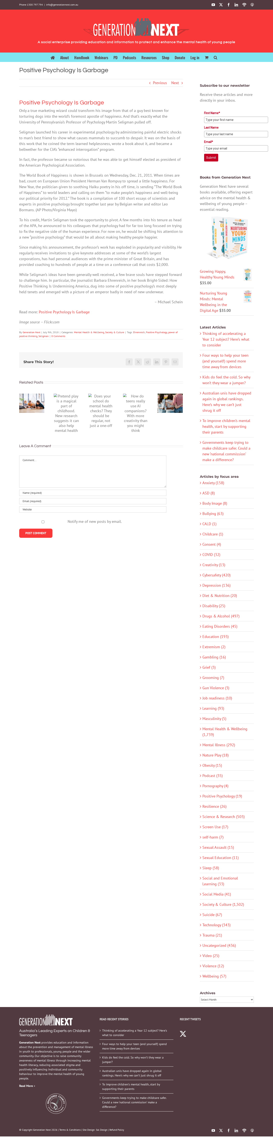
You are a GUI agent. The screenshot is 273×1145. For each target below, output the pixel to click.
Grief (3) (209, 667)
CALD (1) (209, 523)
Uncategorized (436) (219, 945)
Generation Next (31, 332)
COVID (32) (211, 554)
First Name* (212, 113)
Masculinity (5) (214, 718)
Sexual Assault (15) (218, 847)
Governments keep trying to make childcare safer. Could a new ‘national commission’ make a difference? (134, 1102)
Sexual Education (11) (220, 857)
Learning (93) (213, 708)
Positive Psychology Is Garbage (64, 311)
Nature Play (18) (215, 755)
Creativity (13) (213, 564)
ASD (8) (208, 493)
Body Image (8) (214, 503)
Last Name (211, 127)
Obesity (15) (212, 765)
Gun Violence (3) (215, 687)
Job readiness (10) (217, 698)
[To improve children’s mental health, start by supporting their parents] (31, 403)
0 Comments (58, 336)
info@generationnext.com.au (62, 4)
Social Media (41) (216, 894)
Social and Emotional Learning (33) (220, 881)
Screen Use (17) (215, 826)
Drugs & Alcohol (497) (221, 616)
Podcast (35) (212, 775)
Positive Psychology (156, 332)
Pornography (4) (215, 785)
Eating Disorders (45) (219, 626)
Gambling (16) (214, 657)
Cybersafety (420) (216, 575)
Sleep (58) (210, 867)
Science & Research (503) (223, 816)
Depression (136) (216, 585)
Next (175, 82)
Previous (160, 82)
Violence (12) (213, 965)
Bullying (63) (213, 513)
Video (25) (210, 955)
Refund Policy (116, 1129)
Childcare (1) (212, 534)
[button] (215, 57)
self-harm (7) (213, 837)
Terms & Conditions (70, 1129)
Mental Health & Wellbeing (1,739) (224, 731)
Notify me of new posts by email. (95, 521)
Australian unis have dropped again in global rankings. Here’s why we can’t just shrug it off (131, 1073)
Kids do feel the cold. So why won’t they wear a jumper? (133, 1060)
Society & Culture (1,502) (223, 904)
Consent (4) (211, 544)
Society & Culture (114, 332)
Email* (208, 142)
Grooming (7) (213, 677)
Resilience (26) (214, 806)
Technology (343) (216, 924)
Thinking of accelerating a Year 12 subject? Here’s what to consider (225, 339)
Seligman (43, 336)
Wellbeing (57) (214, 976)
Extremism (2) (213, 646)
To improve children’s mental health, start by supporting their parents (226, 426)
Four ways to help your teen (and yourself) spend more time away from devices (225, 361)
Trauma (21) (212, 935)
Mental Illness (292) (218, 744)
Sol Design (101, 1129)
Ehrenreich (139, 332)
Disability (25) (213, 605)
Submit (211, 157)
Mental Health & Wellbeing (89, 332)
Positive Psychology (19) (222, 796)
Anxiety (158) (213, 482)
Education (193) (215, 636)
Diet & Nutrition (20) (219, 595)
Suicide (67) (212, 914)
